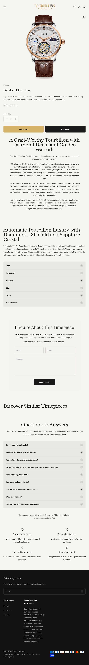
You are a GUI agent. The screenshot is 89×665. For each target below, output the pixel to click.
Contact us (7, 610)
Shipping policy (8, 657)
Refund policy (8, 654)
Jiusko (6, 85)
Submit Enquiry (44, 382)
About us (6, 614)
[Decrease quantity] (7, 119)
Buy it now (65, 129)
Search (6, 606)
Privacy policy (20, 654)
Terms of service (32, 654)
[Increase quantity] (15, 119)
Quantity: (7, 114)
